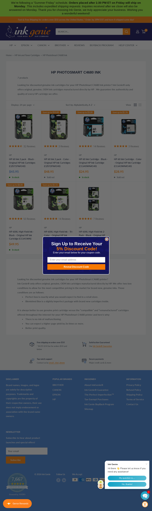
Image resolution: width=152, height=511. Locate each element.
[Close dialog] (106, 239)
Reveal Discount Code (76, 267)
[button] (145, 495)
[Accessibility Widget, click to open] (145, 504)
